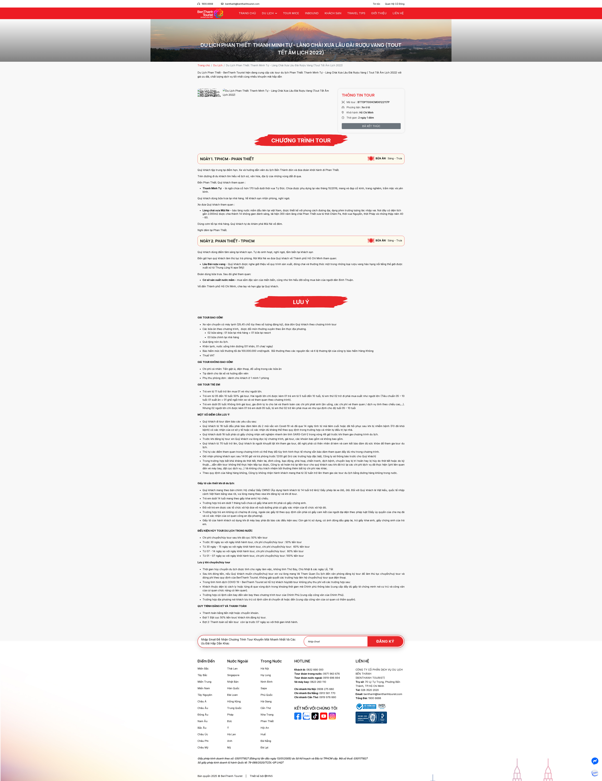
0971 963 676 (317, 673)
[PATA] (382, 706)
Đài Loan (232, 694)
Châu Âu (203, 708)
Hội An (265, 727)
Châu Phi (203, 740)
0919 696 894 (317, 677)
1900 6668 (368, 698)
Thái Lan (232, 668)
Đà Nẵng (266, 740)
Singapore (233, 675)
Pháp (230, 714)
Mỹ (229, 747)
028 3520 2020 (367, 690)
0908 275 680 (314, 689)
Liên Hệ (398, 13)
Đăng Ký (385, 641)
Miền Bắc (203, 668)
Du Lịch (268, 13)
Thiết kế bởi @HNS (261, 776)
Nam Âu (202, 721)
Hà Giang (266, 701)
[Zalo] (594, 773)
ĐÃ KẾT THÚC (371, 126)
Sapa (264, 688)
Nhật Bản (232, 681)
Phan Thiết (267, 721)
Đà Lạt (264, 747)
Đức (229, 721)
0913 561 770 (314, 693)
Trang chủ (247, 13)
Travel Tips (356, 13)
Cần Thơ (266, 708)
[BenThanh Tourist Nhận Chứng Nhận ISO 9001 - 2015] (371, 718)
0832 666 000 (308, 669)
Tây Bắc (202, 675)
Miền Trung (204, 681)
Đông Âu (203, 714)
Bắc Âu (202, 727)
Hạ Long (266, 675)
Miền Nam (204, 688)
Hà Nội (265, 668)
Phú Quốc (267, 694)
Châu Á (202, 701)
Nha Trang (267, 714)
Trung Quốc (234, 708)
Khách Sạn (333, 13)
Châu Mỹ (203, 747)
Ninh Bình (266, 681)
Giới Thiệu (379, 13)
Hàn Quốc (233, 688)
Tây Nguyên (205, 694)
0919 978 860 (315, 697)
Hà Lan (231, 734)
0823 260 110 (310, 681)
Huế (263, 734)
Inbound (312, 13)
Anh (229, 740)
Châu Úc (203, 734)
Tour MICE (291, 13)
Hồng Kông (234, 701)
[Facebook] (594, 760)
